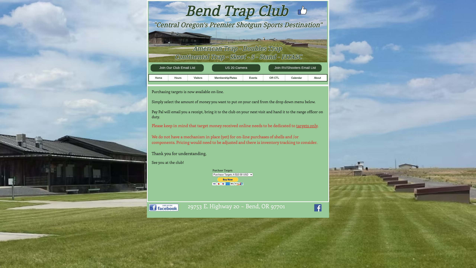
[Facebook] (317, 207)
